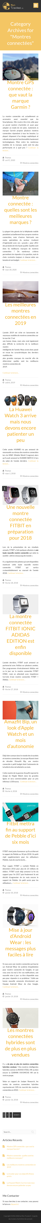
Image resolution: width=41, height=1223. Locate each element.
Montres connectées (30, 163)
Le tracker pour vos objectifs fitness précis (20, 1175)
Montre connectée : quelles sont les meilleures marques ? (20, 1156)
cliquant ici (15, 1204)
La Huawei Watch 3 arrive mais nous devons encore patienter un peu (21, 1184)
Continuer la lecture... (11, 373)
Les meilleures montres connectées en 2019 (21, 1166)
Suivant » (17, 1115)
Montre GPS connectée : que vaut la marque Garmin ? (20, 1147)
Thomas (8, 158)
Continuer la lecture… (28, 260)
